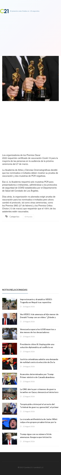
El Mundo (28, 217)
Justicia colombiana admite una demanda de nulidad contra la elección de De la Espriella (39, 362)
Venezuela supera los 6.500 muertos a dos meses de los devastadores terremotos (38, 332)
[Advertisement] (30, 126)
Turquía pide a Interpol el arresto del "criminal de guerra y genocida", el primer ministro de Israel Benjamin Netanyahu (39, 407)
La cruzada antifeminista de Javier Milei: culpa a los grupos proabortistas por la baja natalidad (38, 422)
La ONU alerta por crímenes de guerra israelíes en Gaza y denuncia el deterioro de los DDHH (39, 392)
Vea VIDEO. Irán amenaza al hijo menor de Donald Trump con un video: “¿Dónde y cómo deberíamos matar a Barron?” (39, 317)
